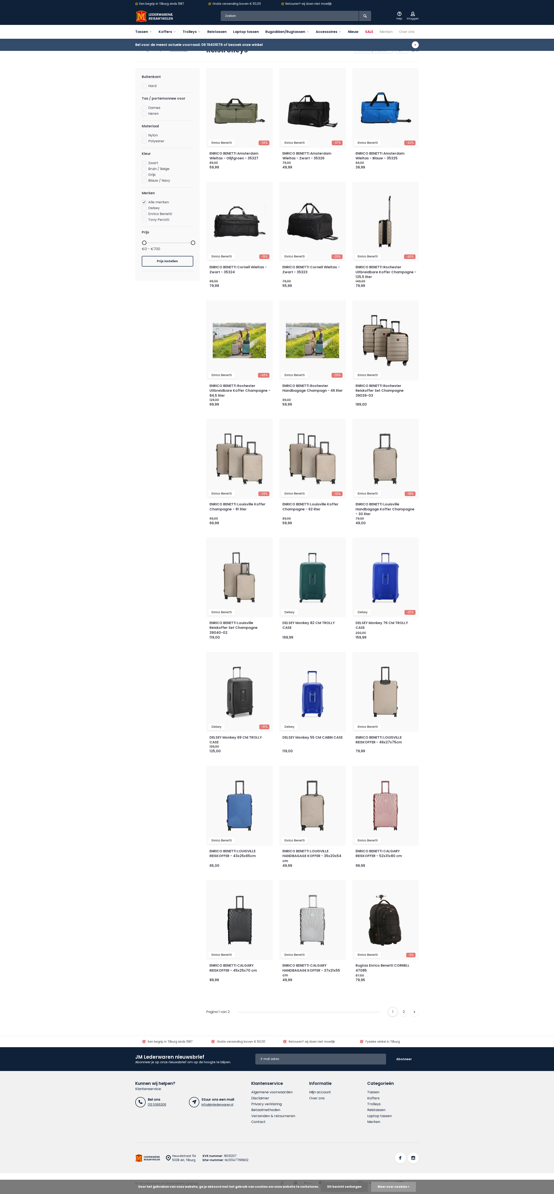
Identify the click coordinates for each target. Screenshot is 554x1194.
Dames (154, 107)
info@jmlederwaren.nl (217, 1105)
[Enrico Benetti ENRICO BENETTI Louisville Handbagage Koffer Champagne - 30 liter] (385, 459)
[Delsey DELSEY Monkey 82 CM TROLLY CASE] (312, 577)
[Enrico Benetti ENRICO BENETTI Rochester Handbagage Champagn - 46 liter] (312, 340)
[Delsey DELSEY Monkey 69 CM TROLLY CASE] (239, 692)
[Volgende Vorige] (414, 1012)
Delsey (154, 208)
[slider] (144, 243)
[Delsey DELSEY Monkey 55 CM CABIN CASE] (312, 692)
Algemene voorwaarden (272, 1092)
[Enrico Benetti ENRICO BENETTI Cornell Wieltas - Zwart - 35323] (312, 222)
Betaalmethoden (265, 1110)
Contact (258, 1122)
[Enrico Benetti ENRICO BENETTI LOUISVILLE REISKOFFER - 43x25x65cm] (239, 806)
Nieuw (353, 31)
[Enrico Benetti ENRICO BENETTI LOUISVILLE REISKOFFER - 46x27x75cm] (385, 692)
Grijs (152, 174)
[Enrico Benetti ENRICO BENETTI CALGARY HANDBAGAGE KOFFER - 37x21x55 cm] (312, 920)
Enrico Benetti (160, 214)
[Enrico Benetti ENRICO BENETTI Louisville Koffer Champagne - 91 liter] (239, 459)
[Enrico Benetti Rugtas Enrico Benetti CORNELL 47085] (385, 920)
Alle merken (158, 202)
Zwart (153, 163)
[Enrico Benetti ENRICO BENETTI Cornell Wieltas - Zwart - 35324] (239, 222)
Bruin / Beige (158, 169)
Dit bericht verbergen (344, 1187)
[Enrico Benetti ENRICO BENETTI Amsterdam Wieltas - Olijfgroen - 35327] (239, 108)
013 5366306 (157, 1105)
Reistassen (217, 31)
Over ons (406, 31)
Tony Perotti (158, 219)
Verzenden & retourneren (273, 1116)
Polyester (156, 141)
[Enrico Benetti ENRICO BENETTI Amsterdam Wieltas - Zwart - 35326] (312, 108)
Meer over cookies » (393, 1187)
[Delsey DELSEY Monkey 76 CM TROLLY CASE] (385, 577)
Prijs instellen (167, 261)
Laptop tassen (246, 31)
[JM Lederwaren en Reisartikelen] (161, 16)
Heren (153, 113)
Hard (152, 86)
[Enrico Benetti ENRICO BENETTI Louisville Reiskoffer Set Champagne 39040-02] (239, 577)
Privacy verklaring (266, 1104)
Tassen (141, 31)
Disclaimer (260, 1098)
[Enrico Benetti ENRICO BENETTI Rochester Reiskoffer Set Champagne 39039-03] (385, 340)
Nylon (153, 135)
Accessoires (326, 31)
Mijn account (320, 1092)
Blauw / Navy (159, 180)
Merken (386, 31)
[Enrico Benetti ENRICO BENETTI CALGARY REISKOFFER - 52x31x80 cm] (385, 806)
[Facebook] (400, 1158)
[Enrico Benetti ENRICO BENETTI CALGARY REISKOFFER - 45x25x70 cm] (239, 920)
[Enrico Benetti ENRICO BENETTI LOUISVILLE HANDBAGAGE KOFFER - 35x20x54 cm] (312, 806)
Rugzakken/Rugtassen (285, 31)
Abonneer (404, 1059)
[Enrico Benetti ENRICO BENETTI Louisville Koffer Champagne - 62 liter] (312, 459)
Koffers (165, 31)
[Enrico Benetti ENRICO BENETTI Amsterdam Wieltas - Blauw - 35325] (385, 108)
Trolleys (190, 31)
